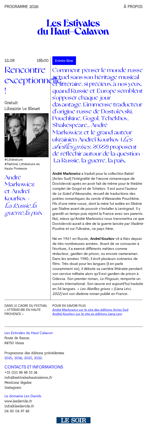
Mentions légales (18, 382)
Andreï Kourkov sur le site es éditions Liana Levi (87, 314)
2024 (18, 357)
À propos (133, 6)
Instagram (12, 387)
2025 (8, 357)
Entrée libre (64, 60)
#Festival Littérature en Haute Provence (22, 166)
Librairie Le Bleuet (22, 108)
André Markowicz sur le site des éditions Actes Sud (90, 310)
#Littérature (13, 159)
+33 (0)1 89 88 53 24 (20, 372)
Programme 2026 (21, 6)
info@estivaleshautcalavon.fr (28, 377)
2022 (38, 357)
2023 (28, 357)
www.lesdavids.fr (18, 401)
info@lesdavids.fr (19, 406)
